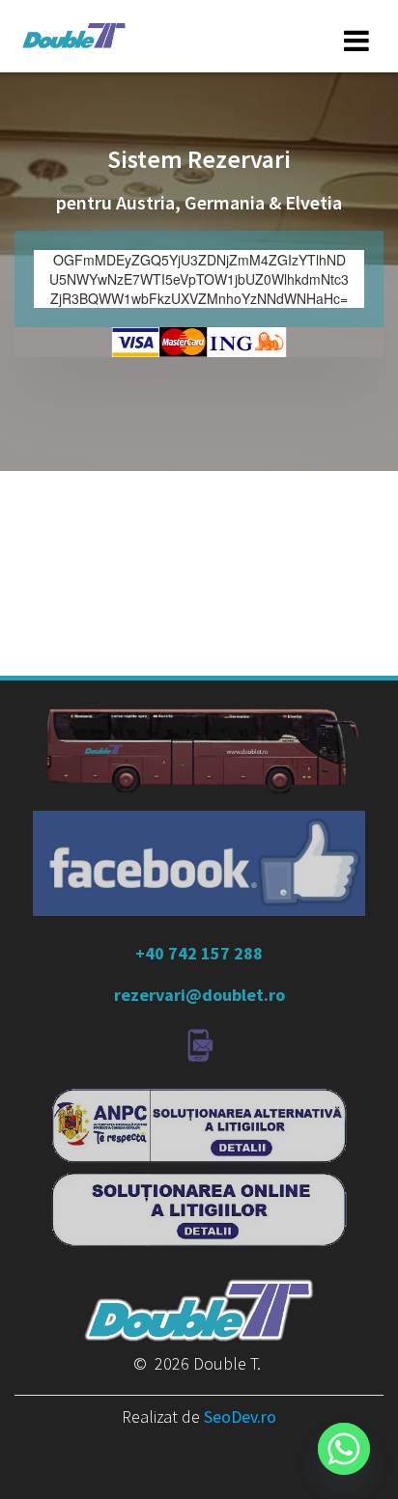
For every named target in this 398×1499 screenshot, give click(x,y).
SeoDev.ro (240, 1416)
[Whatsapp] (344, 1449)
